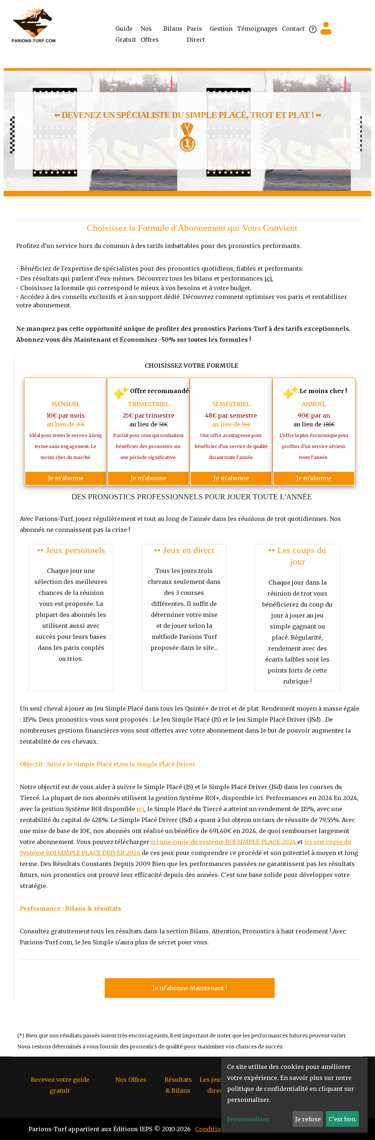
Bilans (172, 28)
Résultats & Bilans (178, 1085)
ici (140, 809)
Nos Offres (150, 34)
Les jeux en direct (216, 1085)
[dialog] (294, 1095)
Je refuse (308, 1119)
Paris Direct (196, 34)
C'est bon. (342, 1119)
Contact (293, 28)
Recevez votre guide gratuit (60, 1085)
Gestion (221, 28)
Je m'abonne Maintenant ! (190, 988)
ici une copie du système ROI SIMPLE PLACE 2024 (224, 841)
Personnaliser (248, 1119)
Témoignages (257, 28)
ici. (269, 278)
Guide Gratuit (125, 34)
